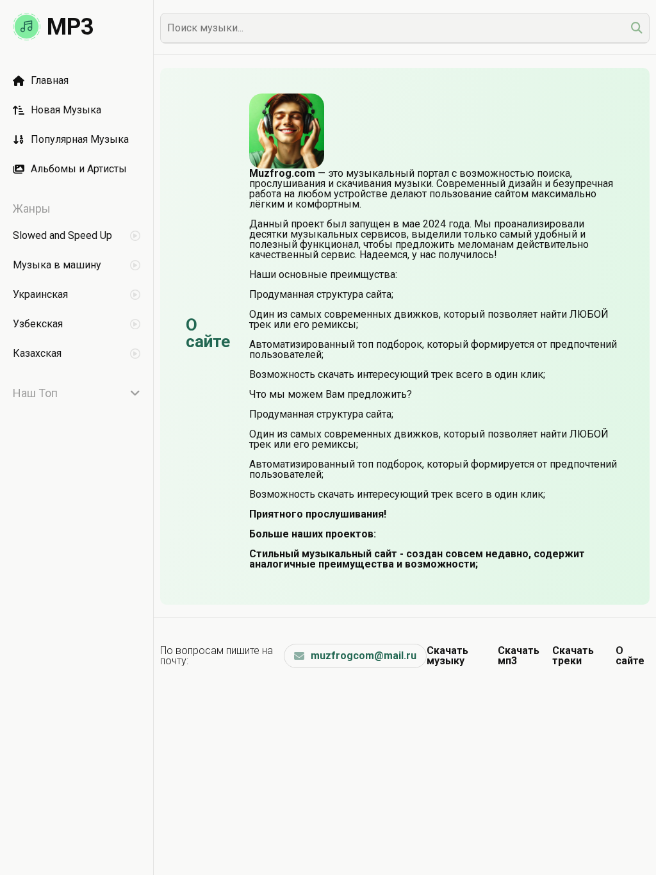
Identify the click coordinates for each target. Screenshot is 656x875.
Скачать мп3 (518, 655)
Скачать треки (573, 655)
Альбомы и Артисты (79, 169)
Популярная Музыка (80, 139)
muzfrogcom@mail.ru (363, 656)
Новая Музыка (66, 110)
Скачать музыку (447, 655)
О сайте (630, 655)
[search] (637, 28)
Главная (50, 80)
